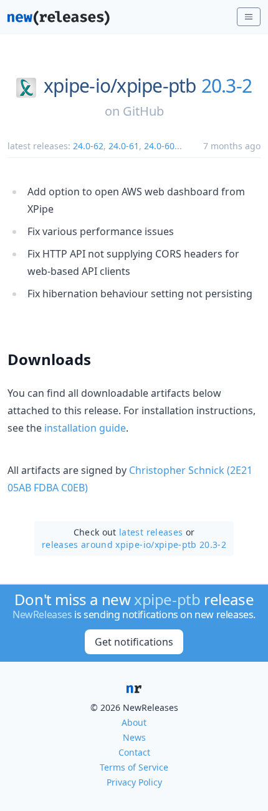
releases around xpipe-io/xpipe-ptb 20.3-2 (134, 544)
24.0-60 (159, 146)
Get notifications (134, 642)
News (134, 737)
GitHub (143, 111)
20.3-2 (226, 86)
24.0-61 (123, 146)
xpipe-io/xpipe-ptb (120, 86)
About (134, 722)
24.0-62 (88, 146)
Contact (134, 752)
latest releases (151, 532)
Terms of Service (134, 767)
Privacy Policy (134, 782)
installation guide (85, 428)
